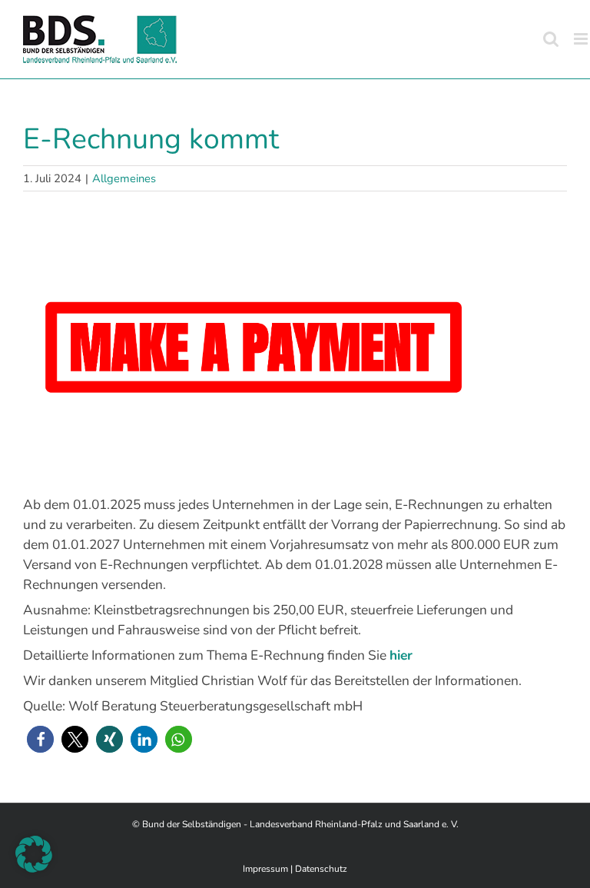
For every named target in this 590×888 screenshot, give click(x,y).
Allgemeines (124, 178)
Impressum (265, 869)
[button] (40, 739)
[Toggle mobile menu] (582, 39)
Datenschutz (321, 869)
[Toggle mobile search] (551, 39)
